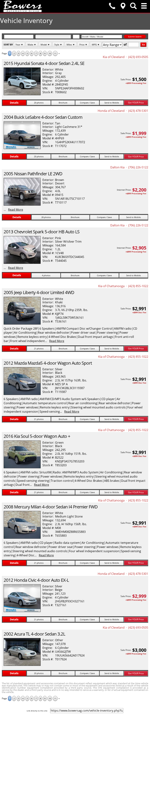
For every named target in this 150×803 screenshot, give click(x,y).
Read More (15, 210)
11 (55, 53)
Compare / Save (87, 102)
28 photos (46, 217)
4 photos (46, 275)
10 (50, 53)
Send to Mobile (111, 102)
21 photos (39, 348)
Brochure (63, 102)
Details (14, 102)
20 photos (39, 102)
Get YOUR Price (136, 102)
